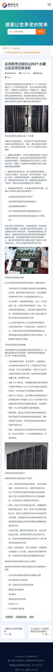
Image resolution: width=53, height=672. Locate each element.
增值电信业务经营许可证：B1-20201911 (25, 665)
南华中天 (6, 48)
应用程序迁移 (21, 617)
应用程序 (9, 617)
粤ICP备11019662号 (15, 661)
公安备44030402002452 (34, 661)
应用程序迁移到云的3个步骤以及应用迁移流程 (23, 53)
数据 (31, 617)
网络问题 (16, 48)
